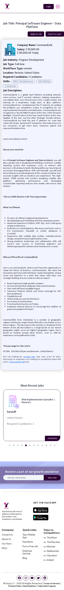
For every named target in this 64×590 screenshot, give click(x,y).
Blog (25, 558)
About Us (6, 539)
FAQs (4, 548)
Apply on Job (35, 34)
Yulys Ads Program (47, 586)
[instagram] (26, 578)
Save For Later (54, 34)
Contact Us (7, 534)
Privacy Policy (14, 586)
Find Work (28, 541)
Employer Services (27, 552)
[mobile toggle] (58, 6)
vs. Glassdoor (50, 555)
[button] (10, 445)
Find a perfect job (17, 361)
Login (48, 6)
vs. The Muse (50, 537)
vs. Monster (49, 546)
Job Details (52, 438)
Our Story (7, 543)
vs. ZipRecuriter (51, 551)
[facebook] (19, 578)
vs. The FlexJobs (52, 542)
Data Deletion (29, 586)
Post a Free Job (30, 546)
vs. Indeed (49, 560)
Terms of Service (52, 583)
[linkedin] (44, 578)
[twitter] (38, 578)
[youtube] (32, 578)
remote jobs (29, 356)
